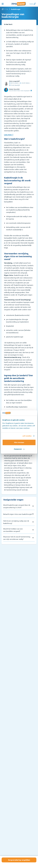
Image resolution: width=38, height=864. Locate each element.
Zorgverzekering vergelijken (19, 860)
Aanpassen (18, 449)
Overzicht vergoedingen (7, 9)
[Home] (3, 9)
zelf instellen (27, 436)
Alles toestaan (19, 442)
